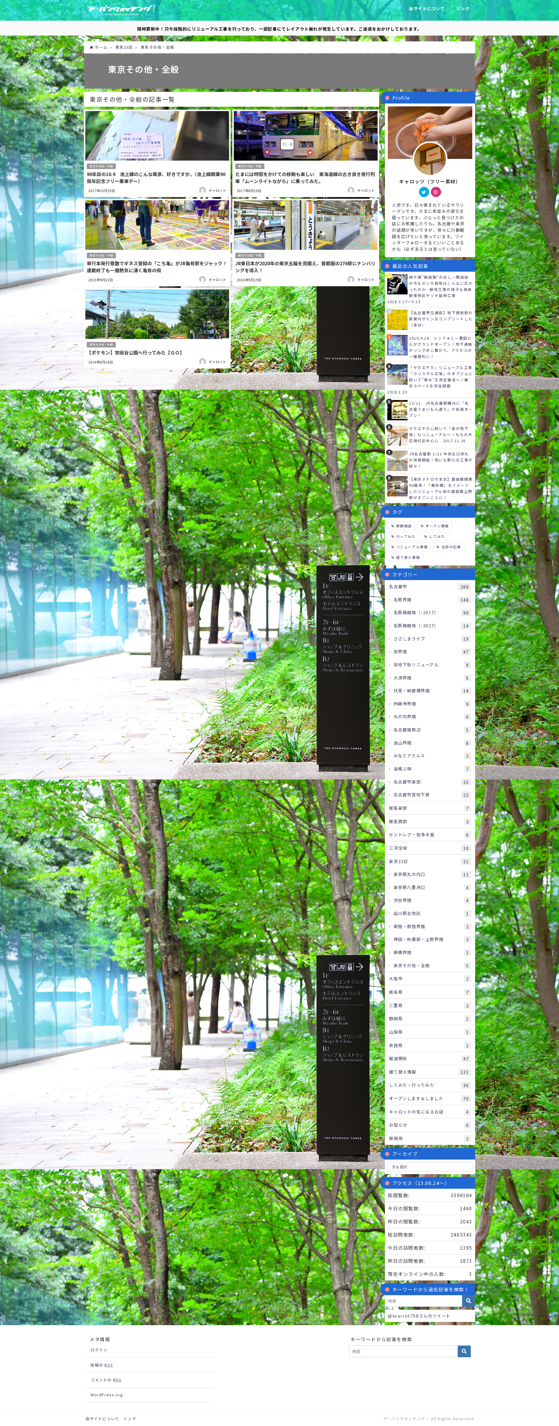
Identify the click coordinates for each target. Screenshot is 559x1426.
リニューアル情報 (412, 546)
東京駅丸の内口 (431, 874)
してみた (437, 536)
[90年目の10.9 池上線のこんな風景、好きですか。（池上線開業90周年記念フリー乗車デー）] (157, 153)
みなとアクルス (431, 755)
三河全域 (429, 848)
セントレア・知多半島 (429, 834)
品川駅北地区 (431, 913)
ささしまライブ (431, 638)
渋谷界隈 (431, 900)
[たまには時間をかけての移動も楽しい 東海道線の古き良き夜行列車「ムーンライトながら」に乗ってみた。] (305, 153)
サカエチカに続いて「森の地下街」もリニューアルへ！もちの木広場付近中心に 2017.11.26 (441, 434)
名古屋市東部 (431, 782)
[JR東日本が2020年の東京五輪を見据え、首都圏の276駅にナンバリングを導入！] (305, 242)
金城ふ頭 (431, 768)
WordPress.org (107, 1394)
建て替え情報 (408, 557)
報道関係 (429, 1058)
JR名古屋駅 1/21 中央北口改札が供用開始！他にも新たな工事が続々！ (441, 460)
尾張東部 (429, 808)
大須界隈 (431, 678)
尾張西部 (429, 821)
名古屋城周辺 (431, 729)
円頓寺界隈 (431, 703)
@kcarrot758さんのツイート (419, 1316)
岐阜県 (429, 992)
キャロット (217, 190)
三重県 (429, 1005)
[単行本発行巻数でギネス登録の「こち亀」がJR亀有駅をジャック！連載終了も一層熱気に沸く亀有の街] (157, 242)
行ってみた (406, 536)
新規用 (429, 1138)
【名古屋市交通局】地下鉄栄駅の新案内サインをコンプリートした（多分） (441, 319)
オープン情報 (437, 525)
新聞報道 (404, 525)
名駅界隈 (431, 599)
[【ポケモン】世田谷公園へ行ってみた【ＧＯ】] (157, 328)
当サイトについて (427, 8)
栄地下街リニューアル (431, 664)
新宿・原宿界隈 (431, 926)
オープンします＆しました (429, 1098)
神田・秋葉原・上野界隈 (431, 939)
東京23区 (429, 861)
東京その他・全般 (101, 166)
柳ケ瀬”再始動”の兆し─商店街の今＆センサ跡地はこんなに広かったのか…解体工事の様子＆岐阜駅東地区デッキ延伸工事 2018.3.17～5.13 (430, 289)
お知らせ (429, 1125)
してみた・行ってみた (429, 1085)
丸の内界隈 (431, 716)
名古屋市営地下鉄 (431, 794)
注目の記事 (451, 546)
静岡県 (429, 1018)
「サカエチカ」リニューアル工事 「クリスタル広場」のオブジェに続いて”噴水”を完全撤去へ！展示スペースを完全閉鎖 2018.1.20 (432, 380)
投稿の (102, 1365)
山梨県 (429, 1032)
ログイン (99, 1350)
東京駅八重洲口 (431, 887)
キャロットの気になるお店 (429, 1112)
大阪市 (429, 978)
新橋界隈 (431, 952)
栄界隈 (431, 651)
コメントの (106, 1380)
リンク (463, 8)
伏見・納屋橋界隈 (431, 690)
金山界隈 (431, 743)
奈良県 (429, 1045)
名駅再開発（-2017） (431, 612)
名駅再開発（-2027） (431, 625)
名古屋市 (429, 586)
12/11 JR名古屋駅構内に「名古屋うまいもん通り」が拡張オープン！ (441, 409)
